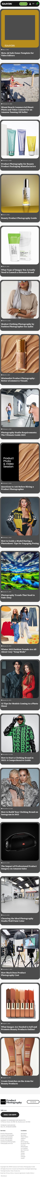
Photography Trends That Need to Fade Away (18, 596)
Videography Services (7, 1143)
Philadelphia (24, 1146)
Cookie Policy (30, 1173)
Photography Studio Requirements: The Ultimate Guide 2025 (19, 433)
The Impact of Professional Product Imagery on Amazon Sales (19, 867)
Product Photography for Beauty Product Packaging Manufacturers (18, 165)
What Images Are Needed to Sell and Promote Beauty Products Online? (19, 1028)
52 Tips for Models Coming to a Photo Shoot (19, 704)
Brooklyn (23, 1135)
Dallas (22, 1140)
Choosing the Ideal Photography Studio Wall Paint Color (17, 919)
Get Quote (23, 4)
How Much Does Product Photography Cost (13, 974)
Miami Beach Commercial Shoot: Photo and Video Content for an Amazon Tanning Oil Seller (17, 110)
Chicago (23, 1156)
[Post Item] (20, 29)
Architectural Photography (8, 1142)
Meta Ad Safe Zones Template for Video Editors (17, 54)
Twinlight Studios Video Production (10, 1171)
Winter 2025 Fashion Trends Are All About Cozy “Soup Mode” (18, 650)
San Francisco (25, 1150)
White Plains (24, 1137)
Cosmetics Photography (7, 1135)
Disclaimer (4, 1176)
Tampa (23, 1153)
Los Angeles (24, 1148)
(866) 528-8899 (9, 1114)
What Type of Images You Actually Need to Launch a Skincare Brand (18, 271)
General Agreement (20, 1173)
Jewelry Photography (6, 1140)
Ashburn (23, 1138)
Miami (23, 1151)
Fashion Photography (7, 1137)
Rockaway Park (25, 1143)
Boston (23, 1155)
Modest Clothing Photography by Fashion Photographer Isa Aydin (17, 325)
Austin (23, 1158)
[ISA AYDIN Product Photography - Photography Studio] (6, 4)
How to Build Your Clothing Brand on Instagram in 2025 (19, 813)
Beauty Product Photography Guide (19, 218)
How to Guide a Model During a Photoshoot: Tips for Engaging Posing (20, 542)
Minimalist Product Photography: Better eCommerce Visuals (18, 379)
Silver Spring (24, 1142)
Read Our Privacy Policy (7, 1173)
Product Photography (14, 1101)
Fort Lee (23, 1145)
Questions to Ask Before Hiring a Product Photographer (17, 488)
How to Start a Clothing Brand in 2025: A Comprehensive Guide (17, 759)
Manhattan (24, 1133)
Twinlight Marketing (30, 1169)
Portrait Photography (6, 1138)
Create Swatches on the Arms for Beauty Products (17, 1082)
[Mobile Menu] (33, 3)
